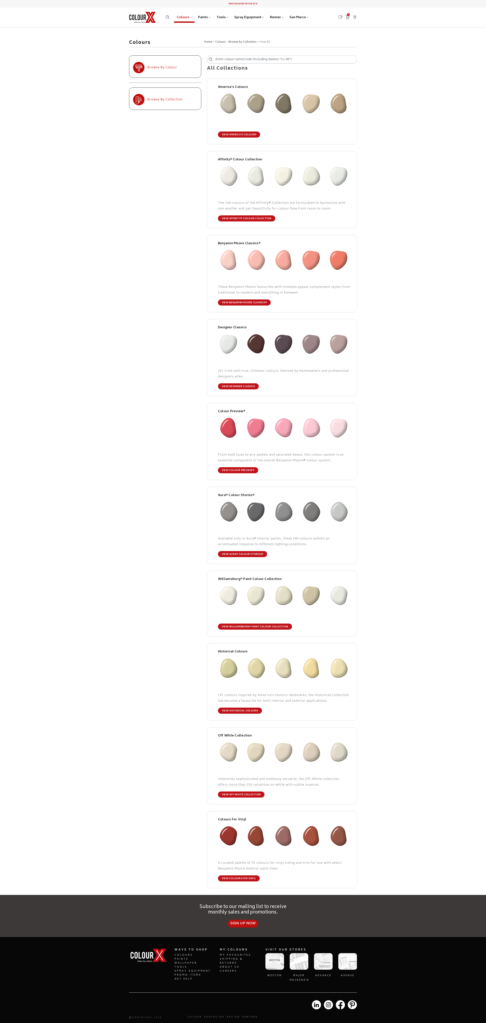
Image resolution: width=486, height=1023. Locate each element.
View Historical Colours (240, 711)
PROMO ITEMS (187, 975)
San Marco (298, 17)
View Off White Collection (241, 795)
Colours (183, 17)
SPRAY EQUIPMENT (192, 971)
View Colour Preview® (238, 471)
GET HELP (183, 979)
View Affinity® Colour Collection (246, 219)
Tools (221, 17)
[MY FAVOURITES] (340, 15)
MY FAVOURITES (235, 955)
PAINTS (181, 959)
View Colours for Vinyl (239, 879)
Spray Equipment (248, 17)
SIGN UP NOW (243, 924)
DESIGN (233, 1017)
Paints (203, 17)
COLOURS (183, 955)
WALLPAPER (185, 963)
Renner (276, 17)
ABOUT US (230, 967)
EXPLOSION (214, 1017)
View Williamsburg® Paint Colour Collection (255, 627)
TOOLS (180, 967)
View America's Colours (239, 135)
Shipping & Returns (231, 961)
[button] (354, 15)
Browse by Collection (242, 42)
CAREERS (228, 971)
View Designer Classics (238, 387)
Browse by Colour (162, 67)
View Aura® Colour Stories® (242, 554)
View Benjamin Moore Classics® (244, 303)
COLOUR (195, 1017)
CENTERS (250, 1017)
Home (208, 42)
